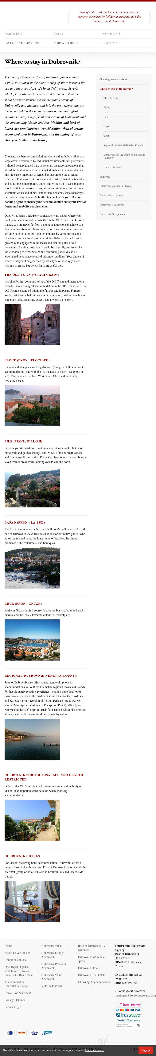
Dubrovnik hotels (22, 856)
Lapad (106, 126)
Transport (104, 176)
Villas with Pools (51, 986)
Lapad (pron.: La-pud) (25, 522)
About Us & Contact (17, 953)
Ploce (106, 107)
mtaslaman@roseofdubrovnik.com (135, 995)
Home (8, 946)
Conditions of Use (15, 960)
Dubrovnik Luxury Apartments (52, 955)
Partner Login (13, 1007)
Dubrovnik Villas (51, 946)
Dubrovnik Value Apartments (51, 977)
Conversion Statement (18, 993)
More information (94, 1050)
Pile (105, 117)
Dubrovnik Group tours (112, 214)
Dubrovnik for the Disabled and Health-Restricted (124, 156)
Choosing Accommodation (113, 79)
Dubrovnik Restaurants (111, 205)
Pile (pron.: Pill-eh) (23, 441)
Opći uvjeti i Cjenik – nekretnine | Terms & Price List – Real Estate (19, 971)
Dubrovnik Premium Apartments (53, 966)
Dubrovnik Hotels (88, 968)
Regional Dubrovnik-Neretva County (41, 675)
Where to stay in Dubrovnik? (116, 89)
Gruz (106, 135)
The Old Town (111, 98)
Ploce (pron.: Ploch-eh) (27, 360)
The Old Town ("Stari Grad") (32, 274)
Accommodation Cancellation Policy (16, 984)
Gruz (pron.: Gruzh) (23, 603)
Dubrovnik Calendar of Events (115, 186)
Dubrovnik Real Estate (91, 975)
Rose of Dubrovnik (32, 19)
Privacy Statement (15, 1000)
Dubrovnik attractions (111, 195)
